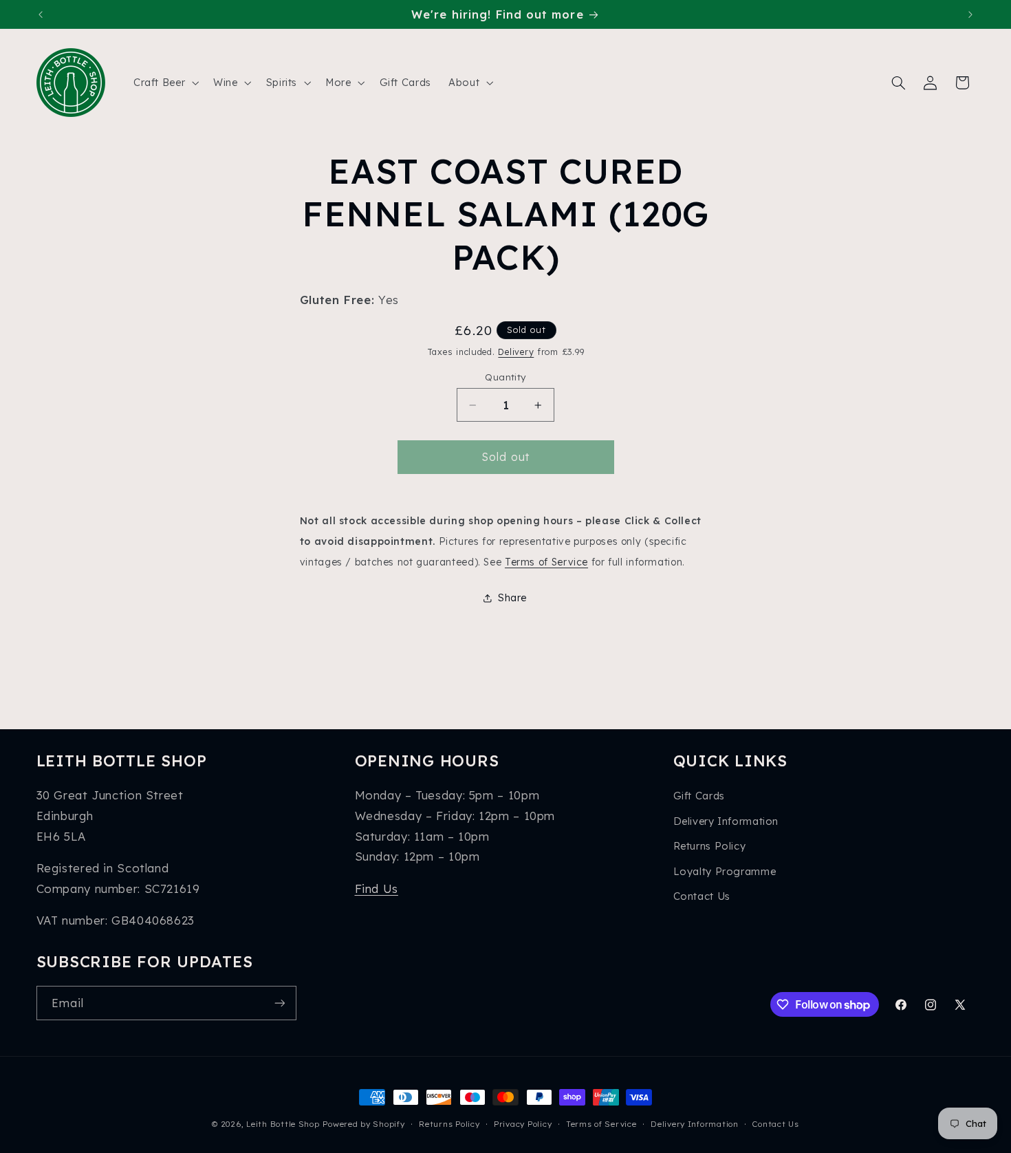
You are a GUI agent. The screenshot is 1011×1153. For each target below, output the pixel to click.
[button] (164, 82)
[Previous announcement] (40, 14)
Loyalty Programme (724, 871)
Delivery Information (726, 821)
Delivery (516, 351)
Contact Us (701, 896)
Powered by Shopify (363, 1124)
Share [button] (512, 597)
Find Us (376, 888)
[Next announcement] (970, 14)
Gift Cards (699, 795)
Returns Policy (709, 845)
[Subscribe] (279, 1003)
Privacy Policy (523, 1124)
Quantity (505, 376)
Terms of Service (546, 562)
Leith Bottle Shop (283, 1124)
